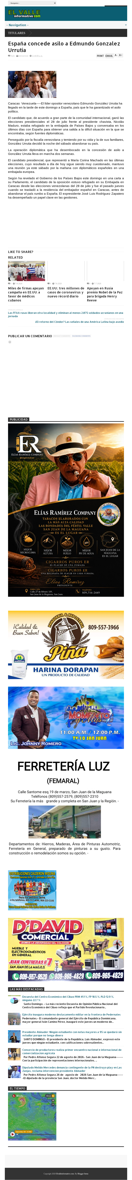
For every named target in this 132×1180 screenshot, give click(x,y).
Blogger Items (83, 1174)
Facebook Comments (81, 336)
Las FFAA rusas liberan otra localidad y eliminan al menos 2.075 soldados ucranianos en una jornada (65, 314)
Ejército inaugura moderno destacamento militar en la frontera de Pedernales (71, 1014)
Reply (12, 56)
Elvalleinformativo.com (65, 1174)
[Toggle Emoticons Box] (10, 342)
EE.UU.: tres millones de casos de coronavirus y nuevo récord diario (65, 292)
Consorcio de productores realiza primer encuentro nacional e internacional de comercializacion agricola (72, 1051)
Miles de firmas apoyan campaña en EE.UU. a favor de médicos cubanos (26, 294)
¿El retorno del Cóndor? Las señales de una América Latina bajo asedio (79, 321)
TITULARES (16, 33)
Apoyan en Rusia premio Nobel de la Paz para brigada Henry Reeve (105, 294)
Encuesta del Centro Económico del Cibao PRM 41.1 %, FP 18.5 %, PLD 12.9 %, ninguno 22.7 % (68, 998)
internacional (23, 56)
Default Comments (62, 336)
